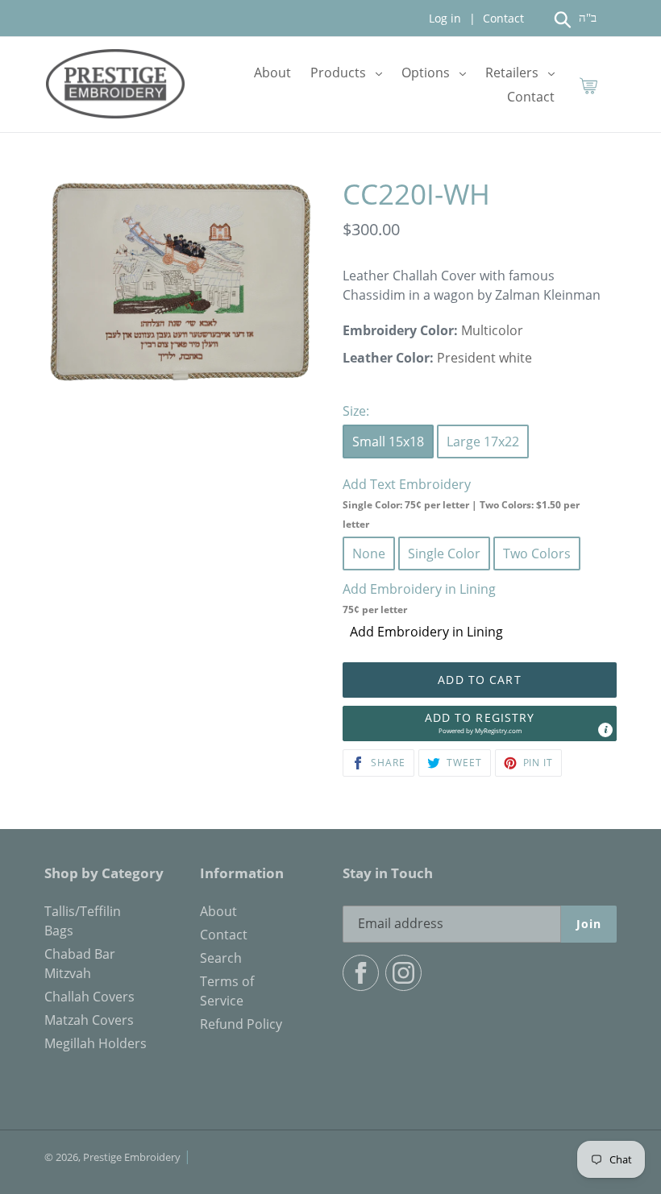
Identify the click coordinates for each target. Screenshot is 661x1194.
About (218, 911)
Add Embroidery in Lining (426, 632)
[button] (480, 723)
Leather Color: (388, 358)
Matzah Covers (89, 1020)
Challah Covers (89, 996)
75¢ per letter (375, 609)
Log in (445, 18)
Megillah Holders (95, 1043)
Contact (502, 18)
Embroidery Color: (400, 330)
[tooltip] (605, 730)
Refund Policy (241, 1024)
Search (221, 958)
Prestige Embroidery (132, 1157)
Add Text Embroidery (461, 503)
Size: (356, 411)
